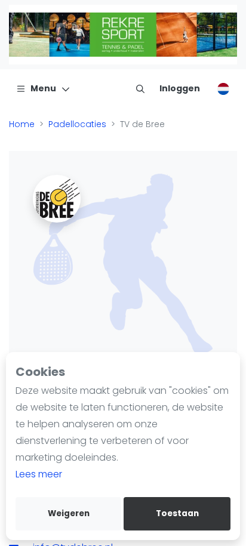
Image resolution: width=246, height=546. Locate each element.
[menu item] (140, 88)
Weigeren (69, 513)
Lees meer (39, 474)
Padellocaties (77, 124)
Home (22, 124)
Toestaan (177, 513)
